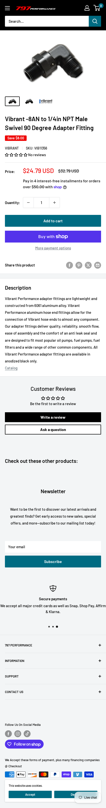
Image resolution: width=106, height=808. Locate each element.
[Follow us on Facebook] (8, 733)
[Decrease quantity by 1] (28, 202)
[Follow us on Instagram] (17, 733)
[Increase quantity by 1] (54, 202)
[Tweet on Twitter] (88, 265)
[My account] (87, 8)
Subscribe (53, 561)
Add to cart (53, 220)
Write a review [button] (53, 417)
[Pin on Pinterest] (78, 265)
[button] (16, 154)
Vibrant (12, 148)
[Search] (95, 21)
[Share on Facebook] (69, 265)
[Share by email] (97, 265)
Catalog (11, 368)
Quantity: (12, 202)
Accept (30, 794)
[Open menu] (7, 8)
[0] (97, 8)
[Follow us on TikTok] (27, 733)
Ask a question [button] (53, 429)
